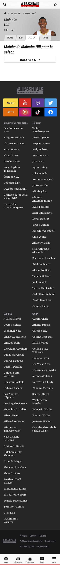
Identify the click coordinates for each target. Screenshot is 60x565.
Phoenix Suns (12, 473)
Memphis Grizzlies (15, 409)
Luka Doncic (39, 173)
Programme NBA (14, 137)
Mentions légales (27, 546)
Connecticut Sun (42, 336)
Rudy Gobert (39, 149)
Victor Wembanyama (40, 130)
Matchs (32, 37)
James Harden (40, 185)
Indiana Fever (40, 358)
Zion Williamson (42, 212)
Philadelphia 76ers (15, 467)
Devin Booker (40, 218)
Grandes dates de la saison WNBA (44, 429)
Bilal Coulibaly (41, 264)
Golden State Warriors (11, 374)
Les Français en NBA (13, 130)
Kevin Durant (40, 155)
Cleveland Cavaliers (15, 348)
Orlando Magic (13, 461)
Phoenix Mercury (42, 388)
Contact (33, 535)
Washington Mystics (39, 402)
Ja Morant (38, 161)
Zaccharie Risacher (43, 258)
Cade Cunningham (43, 294)
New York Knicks (14, 446)
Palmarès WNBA (42, 409)
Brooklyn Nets (12, 330)
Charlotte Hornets (15, 336)
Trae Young (39, 236)
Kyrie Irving (39, 167)
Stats (45, 37)
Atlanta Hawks (12, 318)
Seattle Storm (40, 394)
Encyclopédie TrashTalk (12, 169)
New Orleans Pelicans (11, 438)
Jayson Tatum (40, 224)
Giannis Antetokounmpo (42, 199)
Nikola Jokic (39, 191)
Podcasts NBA (12, 182)
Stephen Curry (41, 143)
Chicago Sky (39, 330)
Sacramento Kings (15, 488)
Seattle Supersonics (15, 500)
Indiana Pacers (13, 388)
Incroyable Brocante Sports (13, 206)
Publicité (42, 535)
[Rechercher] (5, 4)
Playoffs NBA (12, 155)
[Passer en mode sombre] (55, 4)
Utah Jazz (9, 512)
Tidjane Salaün (41, 276)
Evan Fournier (41, 206)
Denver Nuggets (13, 360)
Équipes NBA (11, 176)
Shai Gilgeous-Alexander (41, 250)
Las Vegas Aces (41, 364)
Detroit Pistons (13, 366)
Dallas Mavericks (14, 354)
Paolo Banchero (42, 300)
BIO (21, 37)
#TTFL (11, 112)
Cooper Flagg (40, 306)
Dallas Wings (40, 342)
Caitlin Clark (40, 318)
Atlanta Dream (41, 324)
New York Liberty (42, 382)
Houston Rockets (14, 382)
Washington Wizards (11, 520)
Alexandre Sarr (41, 270)
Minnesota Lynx (42, 376)
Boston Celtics (12, 324)
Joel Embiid (39, 282)
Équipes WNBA (41, 415)
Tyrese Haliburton (43, 288)
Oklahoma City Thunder (13, 454)
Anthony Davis (41, 242)
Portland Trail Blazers (12, 481)
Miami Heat (11, 415)
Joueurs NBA (16, 13)
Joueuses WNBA (41, 421)
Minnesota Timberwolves (12, 429)
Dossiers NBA (12, 161)
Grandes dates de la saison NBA (16, 196)
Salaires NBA (11, 149)
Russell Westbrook (43, 230)
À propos (23, 535)
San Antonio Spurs (15, 494)
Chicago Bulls (12, 342)
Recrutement (50, 541)
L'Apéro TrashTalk (15, 188)
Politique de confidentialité (31, 541)
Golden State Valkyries (40, 350)
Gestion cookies (42, 546)
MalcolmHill (30, 13)
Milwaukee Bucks (14, 421)
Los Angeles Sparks (44, 370)
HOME (10, 37)
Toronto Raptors (14, 506)
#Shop (11, 103)
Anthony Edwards (43, 179)
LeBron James (40, 137)
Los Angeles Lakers (15, 403)
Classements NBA (14, 143)
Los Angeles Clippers (11, 396)
